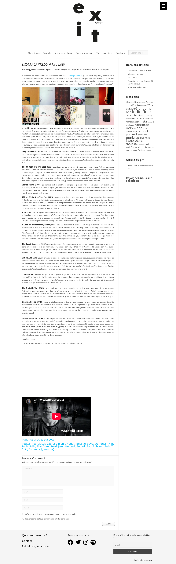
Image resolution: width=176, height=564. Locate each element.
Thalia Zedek (149, 147)
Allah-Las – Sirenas (135, 74)
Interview (138, 115)
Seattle (138, 140)
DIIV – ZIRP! (132, 77)
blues (128, 101)
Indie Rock (142, 111)
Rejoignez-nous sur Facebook (139, 179)
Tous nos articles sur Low (38, 439)
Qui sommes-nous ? (34, 535)
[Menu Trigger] (163, 6)
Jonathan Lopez (37, 69)
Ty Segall (141, 150)
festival (144, 105)
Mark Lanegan (132, 121)
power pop (142, 135)
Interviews (59, 53)
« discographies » (74, 75)
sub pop (141, 147)
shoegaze (132, 144)
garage (130, 108)
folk (150, 105)
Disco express (73, 69)
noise (138, 125)
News (70, 53)
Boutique (120, 53)
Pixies (134, 128)
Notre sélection (85, 69)
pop (139, 128)
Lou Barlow (149, 119)
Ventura (148, 150)
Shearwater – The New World (139, 70)
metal (144, 121)
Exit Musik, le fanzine (35, 546)
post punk (142, 131)
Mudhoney (130, 125)
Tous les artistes (104, 53)
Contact (27, 541)
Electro (136, 105)
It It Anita (147, 115)
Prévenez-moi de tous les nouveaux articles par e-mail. (47, 519)
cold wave (136, 102)
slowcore (141, 144)
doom (130, 106)
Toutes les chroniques (100, 69)
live (132, 118)
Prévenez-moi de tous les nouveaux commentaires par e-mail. (50, 514)
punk (130, 137)
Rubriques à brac (85, 53)
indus (128, 115)
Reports (47, 53)
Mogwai (151, 122)
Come (143, 102)
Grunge (140, 108)
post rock (132, 134)
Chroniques (34, 53)
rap (136, 138)
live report (140, 118)
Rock (142, 137)
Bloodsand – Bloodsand (137, 87)
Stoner (134, 147)
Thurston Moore (132, 150)
